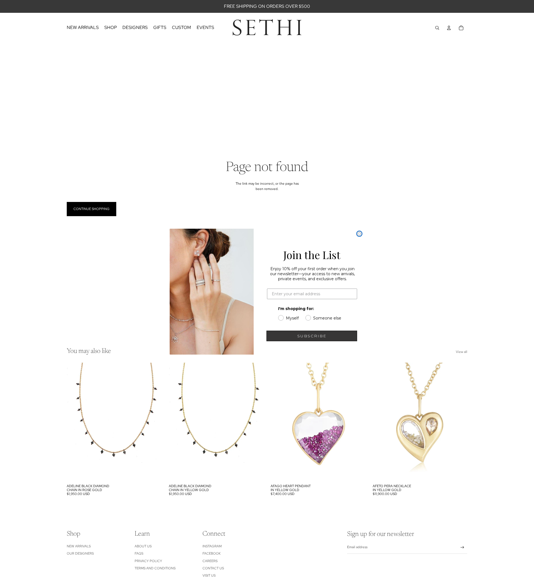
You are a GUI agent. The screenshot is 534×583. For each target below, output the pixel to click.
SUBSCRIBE (312, 335)
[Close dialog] (359, 233)
